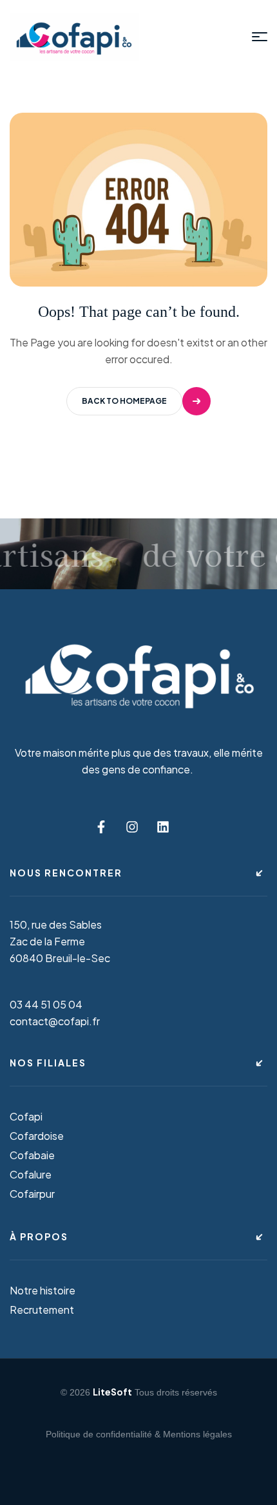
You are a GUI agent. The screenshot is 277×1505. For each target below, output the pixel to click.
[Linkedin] (163, 827)
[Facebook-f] (101, 827)
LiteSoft (112, 1391)
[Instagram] (132, 827)
